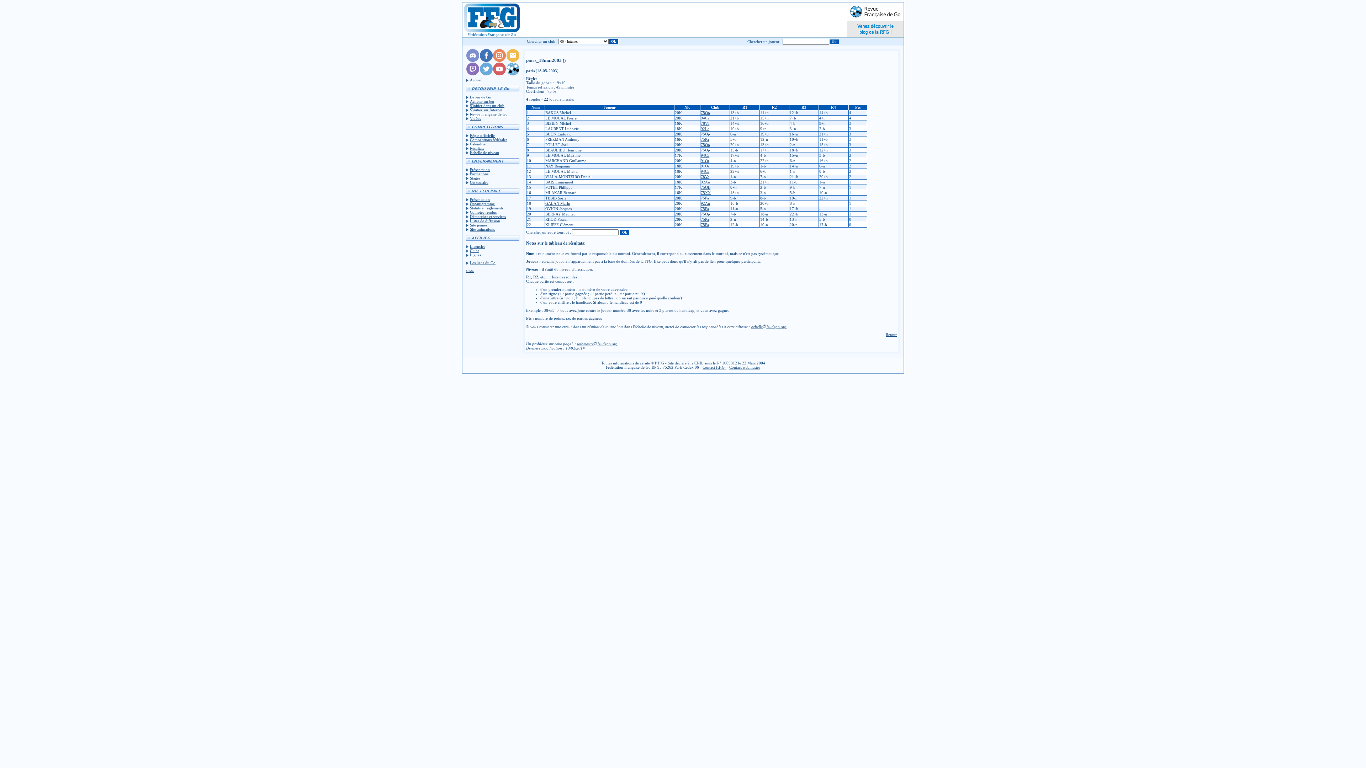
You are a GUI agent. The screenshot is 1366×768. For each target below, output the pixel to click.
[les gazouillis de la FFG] (486, 74)
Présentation (480, 169)
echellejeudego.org (769, 327)
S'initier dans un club (487, 105)
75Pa (705, 139)
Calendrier (478, 144)
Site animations (482, 229)
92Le (705, 129)
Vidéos (475, 118)
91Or (705, 161)
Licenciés (477, 246)
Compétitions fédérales (488, 140)
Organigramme (482, 204)
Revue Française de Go (489, 114)
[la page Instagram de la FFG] (499, 60)
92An (705, 182)
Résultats (477, 148)
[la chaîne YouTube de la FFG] (499, 74)
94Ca (705, 118)
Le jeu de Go (480, 97)
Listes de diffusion (485, 221)
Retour (891, 334)
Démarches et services (488, 216)
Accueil (476, 80)
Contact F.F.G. (714, 367)
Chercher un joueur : (764, 41)
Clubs (474, 251)
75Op (705, 113)
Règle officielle (482, 135)
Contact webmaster (744, 367)
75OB (705, 187)
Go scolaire (479, 182)
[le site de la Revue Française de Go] (513, 74)
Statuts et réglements (486, 208)
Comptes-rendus (483, 212)
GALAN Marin (557, 203)
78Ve (705, 123)
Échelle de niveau (484, 152)
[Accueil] (491, 19)
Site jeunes (478, 225)
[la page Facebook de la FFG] (486, 60)
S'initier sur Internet (486, 110)
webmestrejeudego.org (597, 344)
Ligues (475, 255)
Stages (475, 178)
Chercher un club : (542, 41)
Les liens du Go (483, 263)
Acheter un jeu (482, 101)
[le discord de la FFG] (472, 60)
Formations (479, 174)
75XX (706, 193)
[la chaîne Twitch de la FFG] (472, 74)
